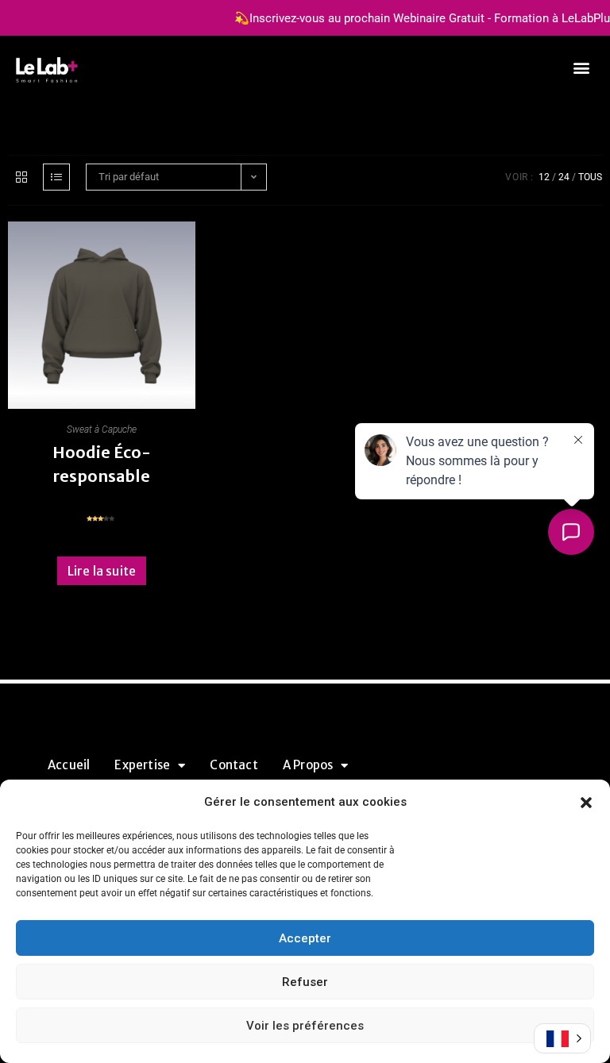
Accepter (305, 938)
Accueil (69, 764)
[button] (586, 803)
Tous (590, 177)
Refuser (305, 982)
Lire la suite (102, 571)
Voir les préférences (305, 1026)
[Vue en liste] (56, 177)
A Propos (308, 764)
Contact (233, 764)
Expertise (142, 764)
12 (544, 177)
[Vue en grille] (21, 177)
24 (563, 177)
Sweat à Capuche (102, 429)
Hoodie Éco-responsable (101, 464)
